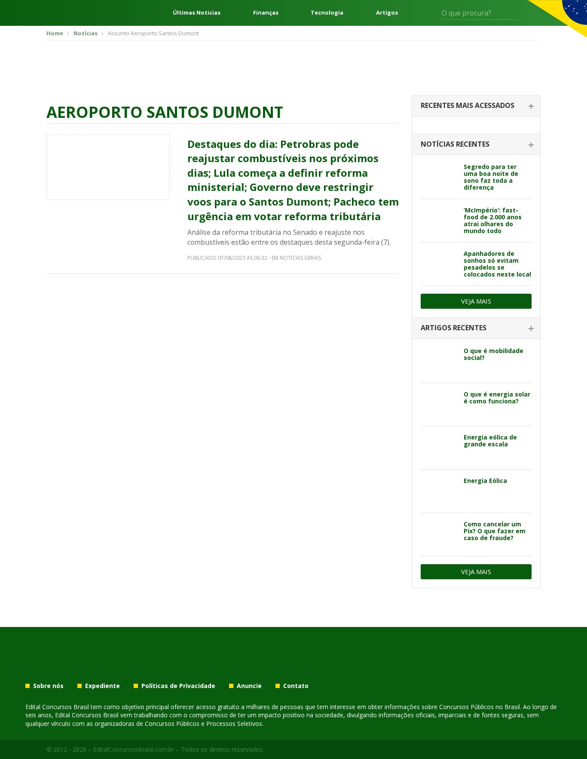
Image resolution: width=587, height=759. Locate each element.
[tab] (476, 106)
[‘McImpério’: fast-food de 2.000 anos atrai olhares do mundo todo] (439, 220)
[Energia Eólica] (439, 491)
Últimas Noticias (196, 12)
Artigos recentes (453, 327)
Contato (296, 686)
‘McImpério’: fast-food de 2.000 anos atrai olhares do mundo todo (493, 220)
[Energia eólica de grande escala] (439, 447)
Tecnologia (327, 12)
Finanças (265, 12)
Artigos (387, 12)
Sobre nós (48, 686)
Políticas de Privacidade (178, 686)
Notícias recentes (455, 144)
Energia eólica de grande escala (490, 440)
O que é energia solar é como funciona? (497, 397)
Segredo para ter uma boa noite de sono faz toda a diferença (491, 177)
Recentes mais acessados (467, 105)
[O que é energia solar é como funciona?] (439, 404)
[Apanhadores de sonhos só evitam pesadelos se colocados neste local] (439, 264)
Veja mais (476, 301)
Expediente (102, 686)
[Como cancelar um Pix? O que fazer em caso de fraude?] (439, 534)
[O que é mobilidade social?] (439, 361)
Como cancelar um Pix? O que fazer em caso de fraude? (495, 531)
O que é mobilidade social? (493, 354)
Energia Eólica (485, 480)
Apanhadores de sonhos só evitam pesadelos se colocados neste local (497, 263)
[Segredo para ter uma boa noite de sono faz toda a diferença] (439, 177)
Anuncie (249, 686)
